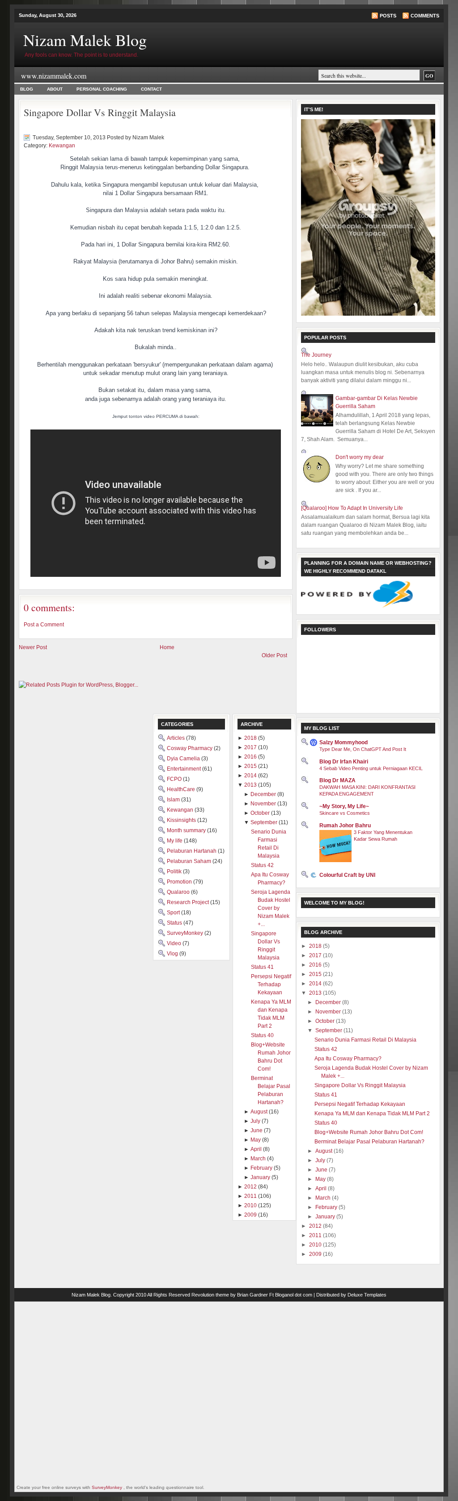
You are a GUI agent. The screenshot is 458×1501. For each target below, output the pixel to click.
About (55, 89)
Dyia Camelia (184, 758)
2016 (316, 965)
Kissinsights (182, 820)
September (329, 1030)
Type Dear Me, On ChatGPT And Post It (362, 749)
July (321, 1160)
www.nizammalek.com (53, 75)
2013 (316, 993)
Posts (388, 15)
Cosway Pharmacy (190, 748)
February (327, 1207)
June (322, 1170)
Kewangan (62, 145)
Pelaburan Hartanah (192, 851)
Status (175, 923)
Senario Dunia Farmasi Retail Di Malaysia (365, 1040)
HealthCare (181, 789)
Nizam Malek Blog (85, 39)
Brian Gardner (252, 1294)
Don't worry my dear (359, 457)
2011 (316, 1235)
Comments (425, 15)
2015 (316, 974)
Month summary (187, 830)
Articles (176, 738)
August (324, 1151)
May (321, 1179)
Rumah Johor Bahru (345, 825)
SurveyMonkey (185, 933)
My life (175, 841)
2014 (316, 983)
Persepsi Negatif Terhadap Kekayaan (359, 1104)
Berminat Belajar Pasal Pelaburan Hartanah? (369, 1141)
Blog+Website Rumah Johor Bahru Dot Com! (368, 1132)
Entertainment (184, 769)
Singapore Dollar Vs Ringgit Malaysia (100, 112)
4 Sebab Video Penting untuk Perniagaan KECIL (371, 768)
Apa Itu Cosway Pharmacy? (348, 1058)
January (325, 1216)
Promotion (180, 882)
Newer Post (33, 647)
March (323, 1198)
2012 (316, 1226)
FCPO (175, 779)
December (328, 1002)
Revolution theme (210, 1294)
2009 (316, 1254)
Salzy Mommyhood (343, 742)
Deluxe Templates (367, 1294)
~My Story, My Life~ (344, 806)
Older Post (274, 655)
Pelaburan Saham (189, 861)
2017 (316, 955)
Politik (175, 871)
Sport (174, 912)
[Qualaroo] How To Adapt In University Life (352, 508)
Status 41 (325, 1095)
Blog (26, 89)
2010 (316, 1245)
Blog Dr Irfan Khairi (343, 762)
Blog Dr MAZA (337, 780)
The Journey (316, 355)
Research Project (188, 902)
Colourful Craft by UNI (347, 875)
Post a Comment (44, 624)
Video (174, 943)
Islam (174, 799)
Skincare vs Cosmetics (344, 813)
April (321, 1188)
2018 (316, 946)
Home (167, 647)
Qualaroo (179, 892)
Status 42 (325, 1049)
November (328, 1012)
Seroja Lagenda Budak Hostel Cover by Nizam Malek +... (270, 908)
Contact (151, 89)
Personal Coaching (101, 89)
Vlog (173, 954)
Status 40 (325, 1123)
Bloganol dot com (293, 1294)
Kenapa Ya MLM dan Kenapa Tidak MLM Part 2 (372, 1113)
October (325, 1021)
